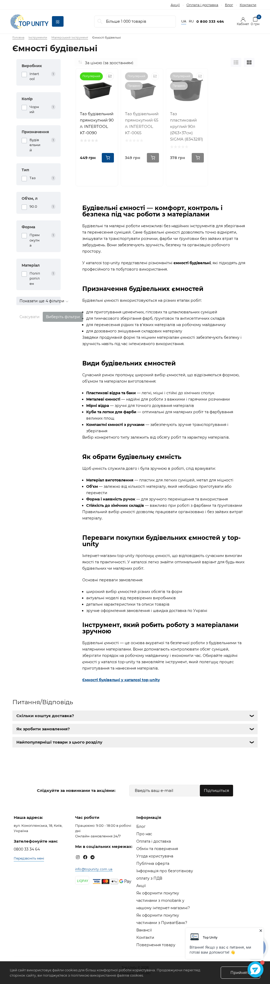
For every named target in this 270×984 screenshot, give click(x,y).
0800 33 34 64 (27, 849)
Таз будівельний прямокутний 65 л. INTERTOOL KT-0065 (141, 123)
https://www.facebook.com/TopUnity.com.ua (85, 857)
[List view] (236, 62)
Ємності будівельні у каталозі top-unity (121, 679)
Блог (229, 5)
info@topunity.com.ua (94, 869)
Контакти (248, 5)
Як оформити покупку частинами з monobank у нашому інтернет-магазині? (163, 900)
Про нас (144, 834)
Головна (18, 37)
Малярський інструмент (69, 37)
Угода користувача (154, 856)
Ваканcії (144, 930)
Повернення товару (155, 945)
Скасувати (30, 316)
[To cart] (108, 158)
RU (191, 21)
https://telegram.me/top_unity (92, 857)
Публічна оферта (152, 863)
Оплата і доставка (202, 5)
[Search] (100, 21)
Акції (175, 5)
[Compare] (110, 76)
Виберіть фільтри (63, 316)
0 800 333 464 (210, 21)
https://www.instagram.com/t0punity (77, 857)
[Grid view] (249, 62)
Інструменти (37, 37)
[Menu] (58, 21)
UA (183, 21)
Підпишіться (216, 790)
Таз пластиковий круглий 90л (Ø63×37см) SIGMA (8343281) (186, 126)
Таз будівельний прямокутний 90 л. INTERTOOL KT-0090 (97, 123)
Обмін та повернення (157, 848)
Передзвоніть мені (29, 858)
